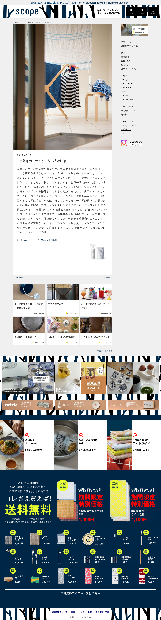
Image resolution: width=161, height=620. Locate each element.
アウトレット (127, 42)
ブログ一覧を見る (104, 351)
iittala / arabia (127, 83)
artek (123, 91)
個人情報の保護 (102, 612)
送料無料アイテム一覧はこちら (80, 593)
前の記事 (106, 277)
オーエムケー (127, 106)
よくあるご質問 (128, 125)
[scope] (26, 11)
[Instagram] (124, 143)
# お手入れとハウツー (26, 240)
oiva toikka (126, 87)
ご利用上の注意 (85, 612)
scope (124, 75)
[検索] (123, 133)
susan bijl (125, 95)
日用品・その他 (128, 68)
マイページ (126, 129)
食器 (123, 53)
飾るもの (125, 65)
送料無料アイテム (129, 46)
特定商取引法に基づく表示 (63, 612)
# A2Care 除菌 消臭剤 (47, 240)
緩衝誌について (128, 110)
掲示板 (124, 114)
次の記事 (19, 277)
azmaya (124, 79)
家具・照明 (126, 61)
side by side (127, 99)
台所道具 (125, 56)
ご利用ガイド (127, 121)
